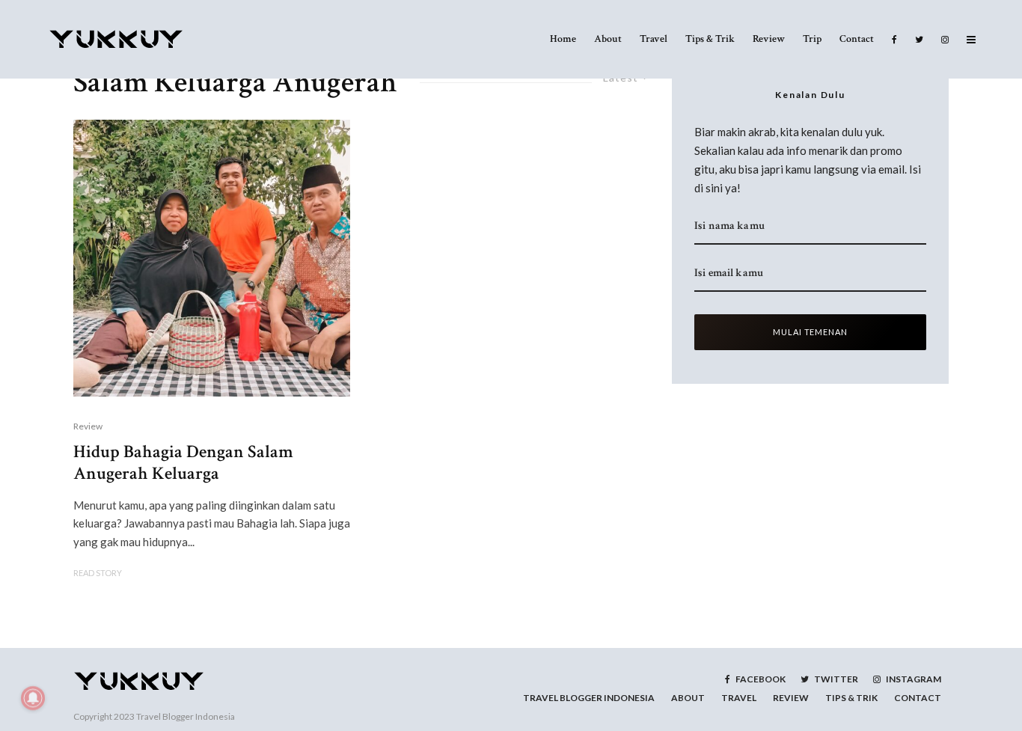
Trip (812, 39)
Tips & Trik (710, 39)
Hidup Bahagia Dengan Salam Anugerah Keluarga (183, 463)
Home (563, 39)
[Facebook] (894, 39)
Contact (856, 39)
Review (769, 39)
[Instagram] (945, 39)
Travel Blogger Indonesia (185, 716)
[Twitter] (919, 39)
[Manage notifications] (33, 698)
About (608, 39)
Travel (653, 39)
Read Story (97, 573)
